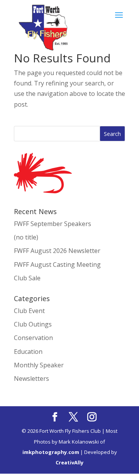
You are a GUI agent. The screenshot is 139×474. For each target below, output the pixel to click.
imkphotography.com (50, 452)
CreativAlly (69, 462)
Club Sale (27, 278)
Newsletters (31, 378)
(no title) (26, 237)
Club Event (29, 311)
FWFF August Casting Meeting (57, 264)
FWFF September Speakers (52, 223)
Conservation (33, 337)
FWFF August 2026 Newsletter (57, 250)
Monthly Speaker (39, 365)
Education (28, 351)
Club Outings (33, 324)
